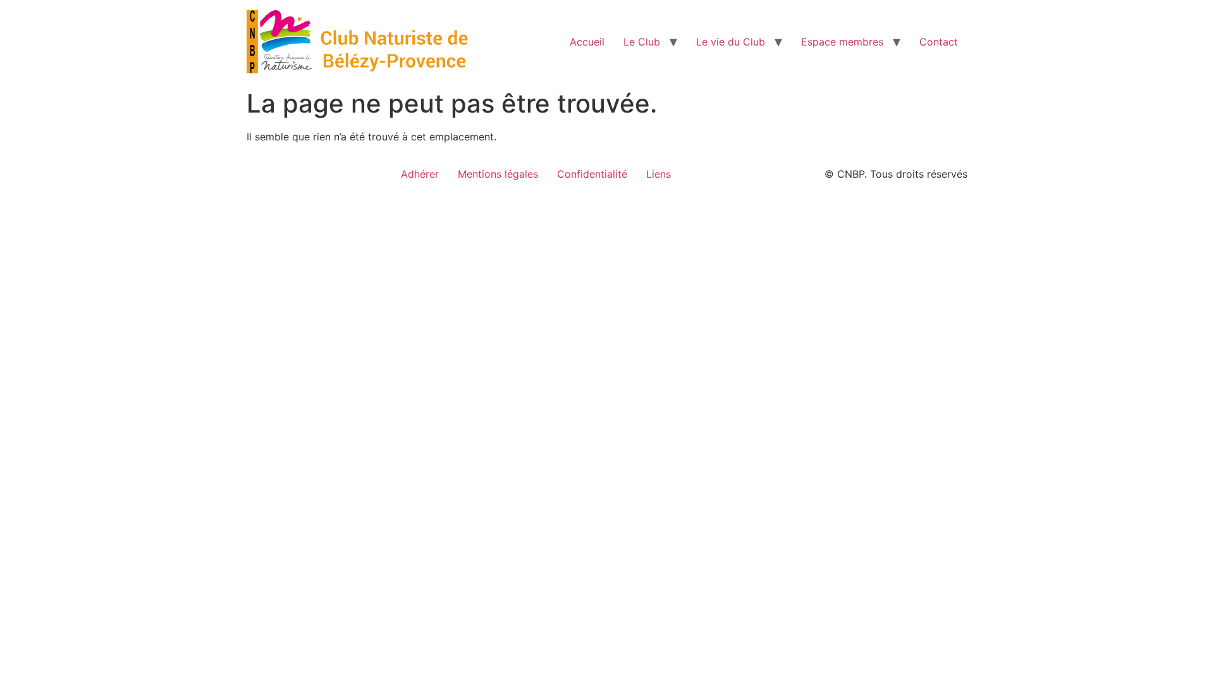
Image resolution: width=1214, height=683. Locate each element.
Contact (938, 41)
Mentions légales (498, 174)
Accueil (587, 41)
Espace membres (842, 41)
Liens (658, 174)
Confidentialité (592, 174)
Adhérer (420, 174)
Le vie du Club (730, 41)
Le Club (641, 41)
